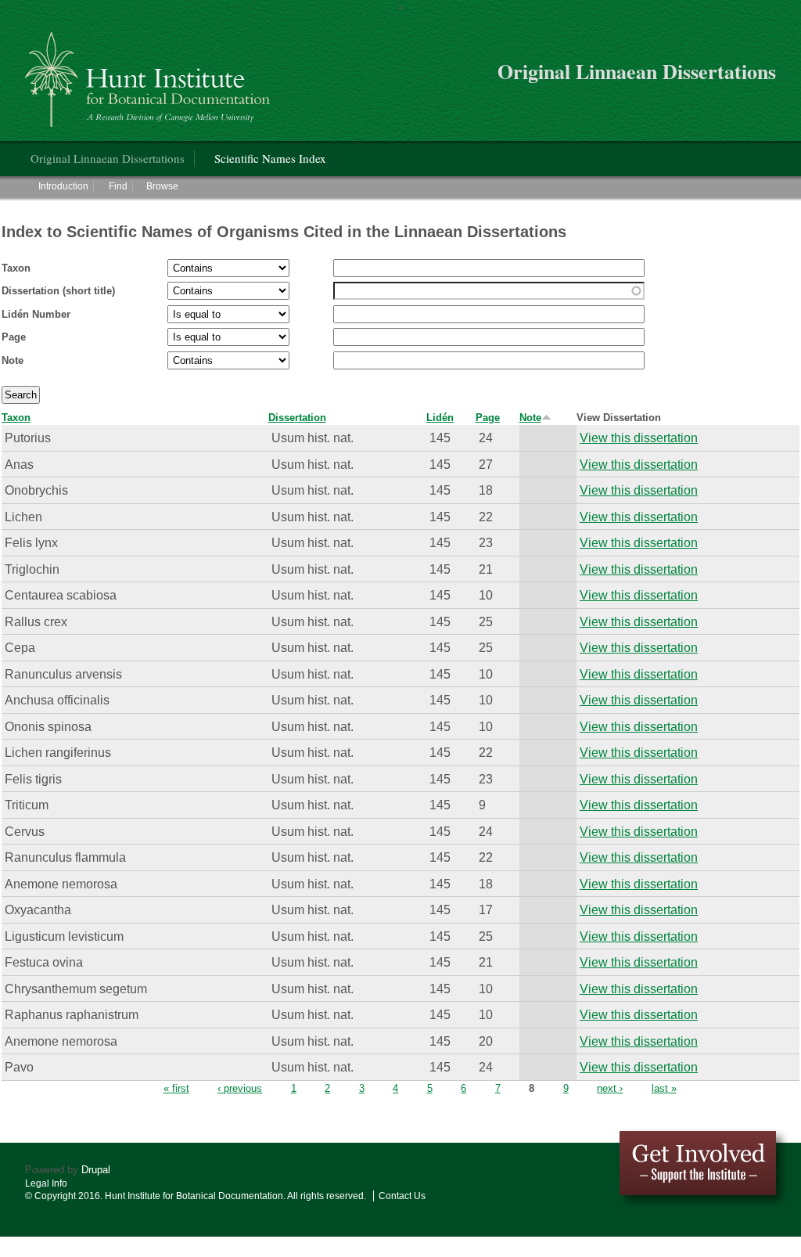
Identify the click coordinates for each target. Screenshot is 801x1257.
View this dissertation (639, 437)
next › (610, 1088)
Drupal (95, 1170)
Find (118, 186)
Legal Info (46, 1183)
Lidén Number (36, 314)
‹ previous (239, 1088)
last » (664, 1088)
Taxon (16, 268)
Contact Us (402, 1195)
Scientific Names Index (270, 158)
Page (14, 337)
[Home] (150, 73)
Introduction (63, 186)
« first (176, 1088)
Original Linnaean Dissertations (108, 158)
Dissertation (297, 417)
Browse (162, 186)
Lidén (440, 417)
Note (12, 360)
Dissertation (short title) (58, 291)
